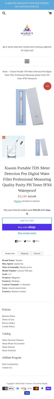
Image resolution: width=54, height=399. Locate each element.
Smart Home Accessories (13, 343)
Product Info (10, 253)
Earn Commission (10, 364)
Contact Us (7, 367)
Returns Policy (8, 316)
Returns (37, 253)
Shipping (17, 201)
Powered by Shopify (40, 384)
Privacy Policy (8, 323)
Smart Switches (9, 350)
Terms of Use (8, 319)
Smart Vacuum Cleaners (13, 340)
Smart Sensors (8, 347)
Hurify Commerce (26, 384)
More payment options (27, 233)
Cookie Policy (8, 326)
